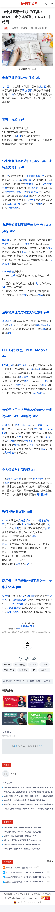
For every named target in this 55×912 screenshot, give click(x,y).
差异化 (17, 204)
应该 (23, 295)
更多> (50, 861)
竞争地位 (28, 184)
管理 (18, 681)
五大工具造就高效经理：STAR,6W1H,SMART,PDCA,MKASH (26, 872)
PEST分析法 (37, 393)
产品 (18, 437)
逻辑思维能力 (43, 325)
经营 (21, 377)
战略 (40, 204)
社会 (44, 385)
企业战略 (26, 524)
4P (34, 670)
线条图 (42, 86)
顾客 (17, 425)
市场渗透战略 (19, 600)
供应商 (34, 188)
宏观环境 (22, 365)
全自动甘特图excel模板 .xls (21, 77)
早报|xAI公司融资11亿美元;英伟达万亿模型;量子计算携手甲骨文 (23, 828)
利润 (26, 196)
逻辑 (9, 333)
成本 (9, 204)
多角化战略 (13, 612)
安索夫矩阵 (9, 670)
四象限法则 (43, 494)
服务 (42, 448)
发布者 (6, 765)
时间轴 (23, 28)
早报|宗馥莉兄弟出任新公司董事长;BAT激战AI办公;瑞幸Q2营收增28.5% (23, 840)
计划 (11, 94)
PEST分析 (7, 365)
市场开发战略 (14, 608)
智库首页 (8, 894)
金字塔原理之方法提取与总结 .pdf (25, 312)
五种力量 (31, 200)
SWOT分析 (8, 271)
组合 (37, 283)
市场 (28, 596)
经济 (46, 381)
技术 (18, 385)
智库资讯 (7, 681)
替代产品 (21, 192)
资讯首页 (18, 894)
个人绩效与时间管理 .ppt (19, 470)
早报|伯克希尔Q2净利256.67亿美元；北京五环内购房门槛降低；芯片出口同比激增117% (23, 832)
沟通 (35, 429)
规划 (16, 528)
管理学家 (11, 478)
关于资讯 (47, 894)
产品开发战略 (16, 604)
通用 (18, 136)
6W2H (5, 520)
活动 (24, 90)
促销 (16, 444)
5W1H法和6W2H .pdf (17, 511)
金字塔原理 (8, 321)
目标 (34, 536)
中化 (28, 204)
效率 (47, 528)
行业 (18, 180)
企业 (28, 176)
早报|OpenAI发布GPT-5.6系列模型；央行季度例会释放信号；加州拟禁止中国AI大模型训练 (23, 849)
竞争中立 (9, 452)
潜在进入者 (34, 192)
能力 (11, 325)
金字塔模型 (20, 664)
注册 (41, 746)
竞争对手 (9, 192)
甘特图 (5, 86)
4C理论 (6, 425)
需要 (26, 377)
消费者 (10, 441)
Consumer (27, 425)
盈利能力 (28, 180)
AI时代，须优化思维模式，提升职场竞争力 (20, 836)
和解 (43, 329)
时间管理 (38, 478)
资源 (23, 252)
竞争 (27, 244)
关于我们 (37, 894)
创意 (18, 629)
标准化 (42, 520)
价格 (47, 437)
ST (3, 287)
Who (4, 544)
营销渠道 (28, 441)
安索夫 (5, 596)
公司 (50, 248)
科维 (18, 478)
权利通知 (27, 894)
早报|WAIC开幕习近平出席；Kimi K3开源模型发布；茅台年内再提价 (23, 844)
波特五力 (44, 670)
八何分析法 (24, 520)
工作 (7, 482)
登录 (15, 746)
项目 (30, 90)
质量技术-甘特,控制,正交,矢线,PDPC (20, 868)
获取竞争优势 (38, 176)
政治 (26, 381)
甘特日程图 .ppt (13, 119)
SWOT (5, 240)
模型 (7, 176)
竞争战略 (14, 208)
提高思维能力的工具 (27, 626)
